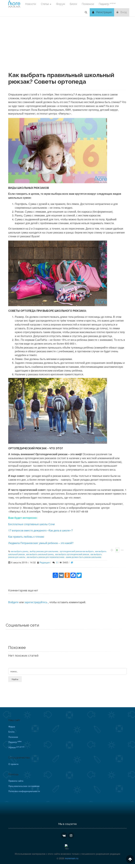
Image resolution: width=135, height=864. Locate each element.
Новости (30, 4)
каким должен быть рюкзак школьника (83, 557)
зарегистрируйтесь (36, 602)
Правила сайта (15, 780)
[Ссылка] (73, 562)
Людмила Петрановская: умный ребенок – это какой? (40, 543)
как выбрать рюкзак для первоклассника (45, 557)
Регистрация (104, 12)
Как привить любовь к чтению (26, 536)
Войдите (13, 602)
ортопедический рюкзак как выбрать (77, 551)
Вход (123, 12)
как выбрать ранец (19, 551)
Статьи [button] (45, 4)
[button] (86, 12)
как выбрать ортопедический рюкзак (72, 554)
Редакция (45, 562)
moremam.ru (71, 858)
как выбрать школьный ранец (40, 554)
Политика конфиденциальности (24, 791)
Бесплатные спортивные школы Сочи (31, 524)
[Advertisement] (67, 49)
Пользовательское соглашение (24, 786)
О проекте (13, 764)
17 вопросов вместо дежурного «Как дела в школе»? (40, 530)
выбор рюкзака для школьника (44, 551)
